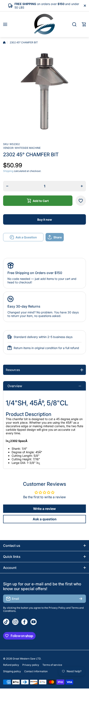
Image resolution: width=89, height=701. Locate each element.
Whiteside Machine (28, 147)
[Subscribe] (81, 599)
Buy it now (44, 219)
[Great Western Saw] (44, 24)
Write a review (44, 509)
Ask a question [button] (45, 519)
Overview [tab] (14, 386)
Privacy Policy (57, 607)
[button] (84, 24)
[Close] (85, 5)
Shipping (8, 171)
